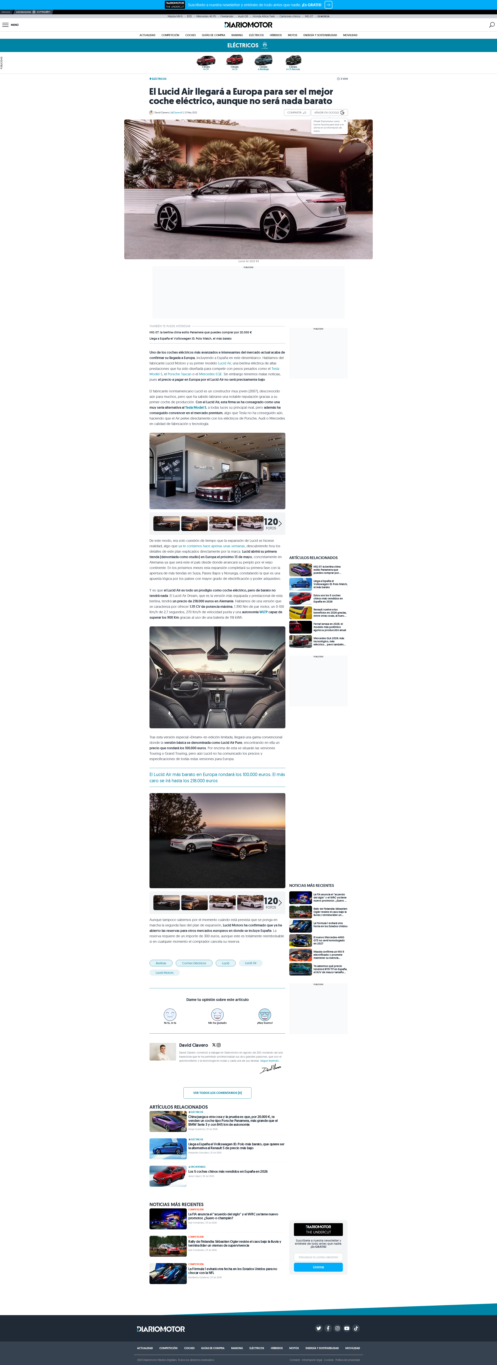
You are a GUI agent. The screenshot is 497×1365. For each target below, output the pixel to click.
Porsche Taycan (179, 374)
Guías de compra (213, 35)
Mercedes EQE (210, 374)
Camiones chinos (290, 16)
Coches (190, 35)
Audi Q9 (243, 16)
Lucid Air (224, 363)
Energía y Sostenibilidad (320, 35)
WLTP (263, 612)
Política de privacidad (347, 1360)
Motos (292, 35)
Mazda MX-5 (175, 16)
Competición (170, 35)
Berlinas (161, 963)
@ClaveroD (177, 112)
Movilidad (350, 35)
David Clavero (162, 112)
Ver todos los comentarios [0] (217, 1093)
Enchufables (198, 1167)
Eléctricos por (23, 12)
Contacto (295, 1360)
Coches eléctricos (194, 963)
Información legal (312, 1360)
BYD (189, 16)
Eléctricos (256, 35)
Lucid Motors (165, 973)
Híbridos (276, 35)
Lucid (225, 963)
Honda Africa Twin (264, 16)
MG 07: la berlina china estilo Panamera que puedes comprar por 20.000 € (200, 332)
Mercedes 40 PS (206, 16)
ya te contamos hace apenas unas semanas (211, 546)
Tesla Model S (195, 407)
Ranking (237, 35)
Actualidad (147, 35)
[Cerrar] (345, 121)
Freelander (227, 16)
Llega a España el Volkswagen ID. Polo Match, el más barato (190, 338)
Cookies (329, 1360)
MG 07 (309, 16)
